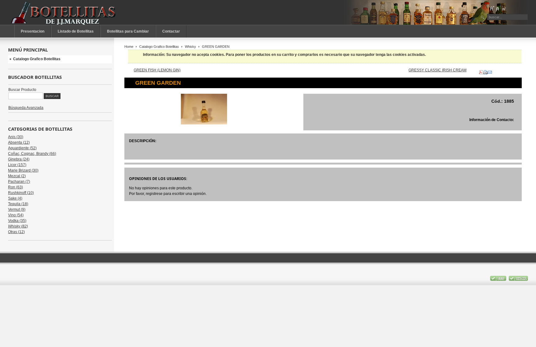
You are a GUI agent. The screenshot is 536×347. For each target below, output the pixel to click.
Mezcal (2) (17, 176)
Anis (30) (15, 137)
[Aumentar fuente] (491, 8)
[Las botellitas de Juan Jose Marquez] (64, 12)
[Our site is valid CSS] (498, 280)
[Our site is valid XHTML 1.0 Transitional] (518, 280)
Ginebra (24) (18, 159)
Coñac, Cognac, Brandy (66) (32, 153)
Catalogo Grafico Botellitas (159, 46)
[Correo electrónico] (490, 71)
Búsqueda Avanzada (25, 108)
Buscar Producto (22, 90)
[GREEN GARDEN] (204, 123)
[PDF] (481, 71)
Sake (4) (15, 198)
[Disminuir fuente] (503, 8)
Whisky (190, 46)
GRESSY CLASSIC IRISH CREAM (438, 70)
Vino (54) (16, 215)
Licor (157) (17, 165)
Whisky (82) (18, 226)
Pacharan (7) (19, 181)
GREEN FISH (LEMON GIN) (157, 70)
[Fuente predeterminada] (497, 8)
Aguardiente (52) (22, 148)
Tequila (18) (18, 204)
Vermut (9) (16, 209)
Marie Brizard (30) (23, 170)
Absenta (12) (19, 142)
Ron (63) (15, 187)
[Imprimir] (485, 71)
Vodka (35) (17, 221)
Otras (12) (16, 232)
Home (128, 46)
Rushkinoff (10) (21, 193)
